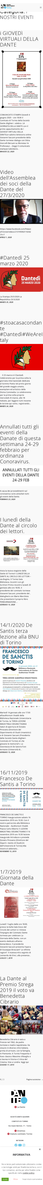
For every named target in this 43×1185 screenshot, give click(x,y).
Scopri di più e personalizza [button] (32, 1179)
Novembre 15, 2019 (8, 851)
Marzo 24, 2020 (6, 406)
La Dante (21, 1107)
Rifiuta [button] (15, 1179)
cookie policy (28, 1173)
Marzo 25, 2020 (6, 302)
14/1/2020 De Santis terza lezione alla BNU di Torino (19, 633)
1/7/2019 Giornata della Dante (17, 877)
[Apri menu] (40, 7)
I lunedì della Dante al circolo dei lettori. (18, 525)
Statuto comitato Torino (21, 1134)
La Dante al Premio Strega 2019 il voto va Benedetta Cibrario (17, 989)
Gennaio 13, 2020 (7, 604)
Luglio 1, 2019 (6, 958)
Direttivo (21, 1131)
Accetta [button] (5, 1179)
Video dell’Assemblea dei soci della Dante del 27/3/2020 (17, 183)
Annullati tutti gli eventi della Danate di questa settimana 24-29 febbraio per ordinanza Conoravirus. (20, 444)
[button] (40, 1149)
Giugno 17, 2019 (7, 1065)
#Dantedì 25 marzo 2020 (15, 260)
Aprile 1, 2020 (6, 237)
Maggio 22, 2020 (7, 151)
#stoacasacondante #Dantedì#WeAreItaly (21, 331)
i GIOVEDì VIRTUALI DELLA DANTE (19, 39)
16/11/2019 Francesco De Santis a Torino (17, 778)
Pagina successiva (34, 1079)
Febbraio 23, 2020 (7, 499)
